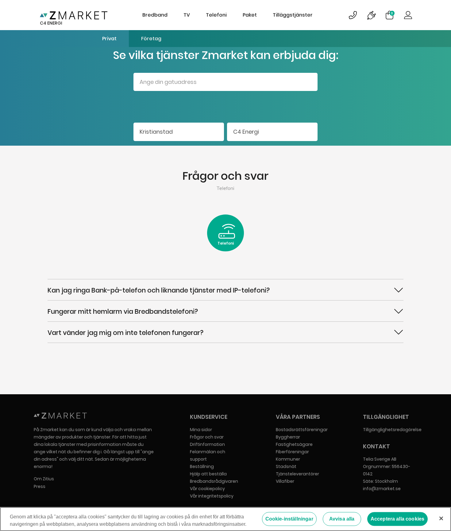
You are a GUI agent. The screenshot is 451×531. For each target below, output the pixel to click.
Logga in (408, 15)
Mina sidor (201, 430)
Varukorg (392, 13)
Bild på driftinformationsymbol (371, 15)
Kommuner (288, 459)
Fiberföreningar (292, 452)
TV (186, 14)
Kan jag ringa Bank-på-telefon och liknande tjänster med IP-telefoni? (159, 290)
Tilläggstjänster (293, 14)
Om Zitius (44, 479)
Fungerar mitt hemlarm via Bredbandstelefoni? (123, 311)
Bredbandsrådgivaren (214, 481)
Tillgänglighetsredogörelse (392, 430)
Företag (151, 38)
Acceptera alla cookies (398, 518)
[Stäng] (441, 518)
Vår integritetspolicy (211, 496)
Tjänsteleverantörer (297, 474)
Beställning (202, 466)
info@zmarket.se (382, 489)
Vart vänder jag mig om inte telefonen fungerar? (125, 332)
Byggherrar (288, 437)
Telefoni (216, 14)
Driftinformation (207, 444)
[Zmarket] (73, 15)
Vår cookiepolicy (207, 489)
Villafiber (285, 481)
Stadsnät (286, 466)
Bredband (155, 14)
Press (39, 486)
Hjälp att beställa (208, 474)
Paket (250, 14)
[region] (225, 519)
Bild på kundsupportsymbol (353, 15)
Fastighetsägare (294, 444)
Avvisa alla (342, 518)
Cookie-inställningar (289, 518)
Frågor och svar (207, 437)
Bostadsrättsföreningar (302, 430)
